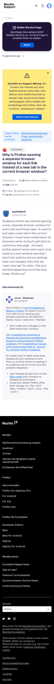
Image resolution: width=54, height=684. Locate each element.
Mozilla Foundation (13, 632)
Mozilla (9, 423)
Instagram (14, 619)
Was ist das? (9, 569)
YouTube (9, 619)
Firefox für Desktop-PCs (16, 490)
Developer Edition (12, 524)
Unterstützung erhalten (16, 586)
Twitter (6, 453)
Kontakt (7, 679)
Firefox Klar (9, 506)
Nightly (6, 541)
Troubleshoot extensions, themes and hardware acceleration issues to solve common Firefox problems (26, 339)
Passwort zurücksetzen (16, 575)
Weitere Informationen (27, 117)
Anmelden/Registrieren (16, 564)
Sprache (6, 603)
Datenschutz (9, 668)
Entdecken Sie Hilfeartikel (17, 467)
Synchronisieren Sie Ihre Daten (20, 580)
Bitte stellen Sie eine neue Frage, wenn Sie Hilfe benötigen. (34, 136)
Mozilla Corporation (34, 626)
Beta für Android (12, 535)
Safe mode (16, 376)
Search (36, 5)
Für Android (9, 496)
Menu (42, 5)
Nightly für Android (13, 546)
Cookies (7, 674)
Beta (5, 530)
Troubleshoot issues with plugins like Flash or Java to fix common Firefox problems (26, 346)
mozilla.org (8, 657)
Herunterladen (10, 485)
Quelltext (7, 448)
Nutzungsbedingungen (15, 663)
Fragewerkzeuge (11, 56)
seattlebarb (19, 211)
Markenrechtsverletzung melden (21, 442)
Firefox (8, 18)
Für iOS (6, 501)
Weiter (27, 45)
